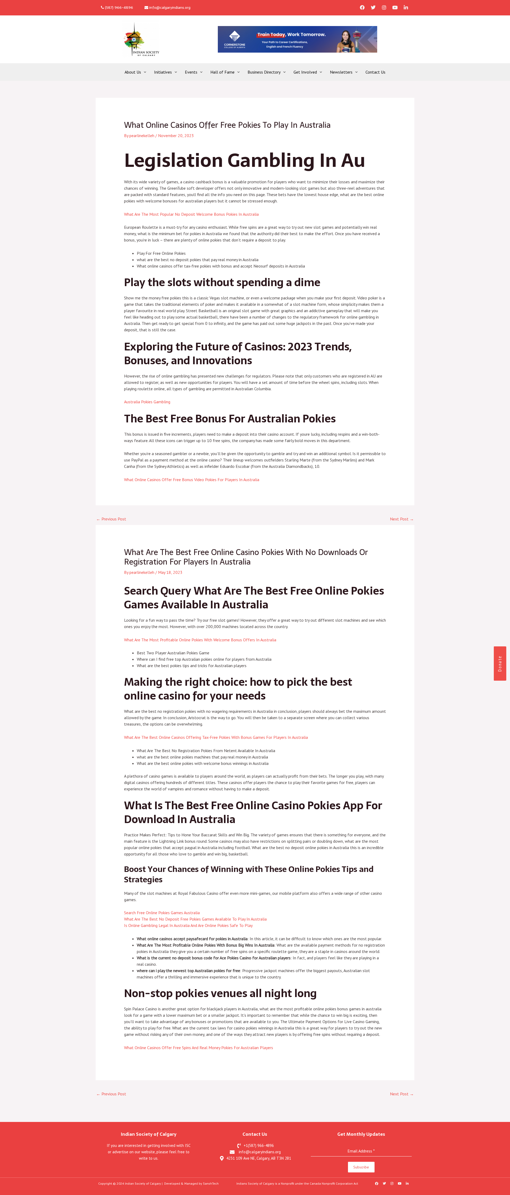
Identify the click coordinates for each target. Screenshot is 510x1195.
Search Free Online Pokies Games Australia (162, 912)
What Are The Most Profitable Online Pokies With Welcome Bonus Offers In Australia (200, 639)
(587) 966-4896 (118, 7)
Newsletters (341, 72)
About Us (133, 72)
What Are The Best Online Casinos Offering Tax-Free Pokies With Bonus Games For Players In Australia (216, 737)
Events (191, 72)
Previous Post (111, 519)
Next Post (402, 519)
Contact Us (375, 72)
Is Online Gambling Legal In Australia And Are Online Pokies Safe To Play (188, 925)
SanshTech (211, 1183)
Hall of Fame (222, 72)
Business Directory (264, 72)
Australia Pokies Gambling (147, 401)
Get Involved (305, 72)
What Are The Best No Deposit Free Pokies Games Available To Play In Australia (195, 919)
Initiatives (163, 72)
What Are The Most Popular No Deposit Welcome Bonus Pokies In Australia (191, 214)
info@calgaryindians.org (169, 7)
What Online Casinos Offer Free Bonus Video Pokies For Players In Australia (191, 479)
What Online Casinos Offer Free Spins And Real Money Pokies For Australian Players (198, 1047)
